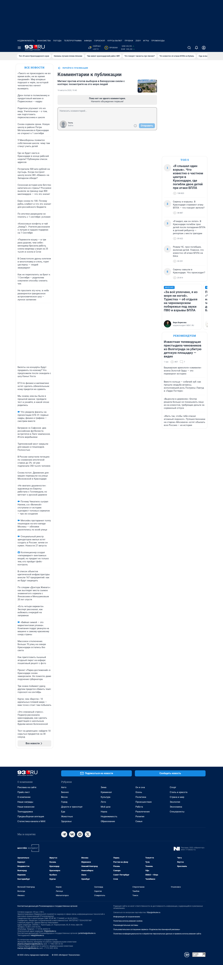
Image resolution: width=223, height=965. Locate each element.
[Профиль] (203, 47)
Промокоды (158, 41)
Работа (139, 806)
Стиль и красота (178, 792)
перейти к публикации (75, 68)
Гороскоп (99, 41)
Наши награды (25, 802)
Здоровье (66, 821)
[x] (88, 834)
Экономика (176, 806)
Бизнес (65, 792)
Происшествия (143, 802)
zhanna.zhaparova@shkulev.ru (30, 944)
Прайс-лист (23, 792)
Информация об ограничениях (126, 917)
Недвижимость (26, 41)
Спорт (173, 787)
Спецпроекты (177, 811)
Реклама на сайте (26, 787)
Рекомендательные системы (125, 925)
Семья (138, 821)
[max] (80, 834)
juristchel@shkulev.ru (87, 933)
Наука (104, 811)
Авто (63, 787)
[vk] (72, 834)
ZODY (138, 41)
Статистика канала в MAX (31, 821)
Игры (146, 41)
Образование (108, 821)
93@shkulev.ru (50, 931)
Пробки (129, 41)
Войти (70, 126)
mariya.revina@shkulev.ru (28, 948)
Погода (57, 41)
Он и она (140, 787)
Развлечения (142, 811)
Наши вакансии (25, 806)
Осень (138, 792)
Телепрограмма (73, 41)
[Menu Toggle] (19, 47)
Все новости (34, 67)
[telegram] (64, 834)
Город (64, 802)
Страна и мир (177, 797)
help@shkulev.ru (37, 935)
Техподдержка (25, 811)
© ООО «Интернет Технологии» (66, 955)
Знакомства (44, 41)
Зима (103, 787)
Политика (140, 797)
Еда (63, 811)
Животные (67, 816)
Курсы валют (115, 41)
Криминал (106, 792)
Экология (175, 802)
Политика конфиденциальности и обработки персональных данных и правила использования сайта (157, 934)
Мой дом (105, 806)
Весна (64, 797)
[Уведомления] (196, 47)
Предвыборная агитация (30, 816)
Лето (103, 802)
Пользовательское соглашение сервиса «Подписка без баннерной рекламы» (146, 929)
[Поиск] (189, 47)
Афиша (88, 41)
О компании (23, 797)
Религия (139, 816)
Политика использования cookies (127, 921)
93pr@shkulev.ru (153, 912)
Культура (105, 797)
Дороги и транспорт (72, 806)
